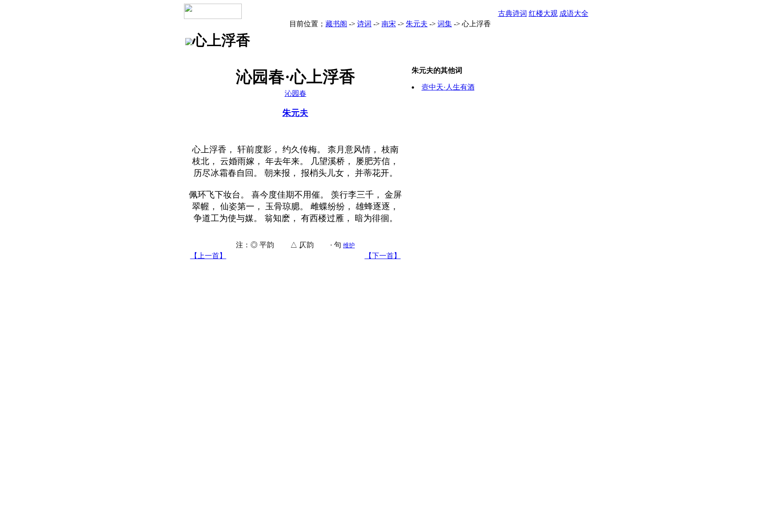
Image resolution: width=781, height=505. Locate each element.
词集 (445, 24)
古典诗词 (512, 13)
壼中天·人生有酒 (448, 87)
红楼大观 (543, 13)
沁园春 (295, 93)
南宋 (388, 24)
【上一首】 (208, 256)
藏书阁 (336, 24)
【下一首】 (383, 256)
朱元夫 (417, 24)
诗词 (364, 24)
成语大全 (574, 13)
